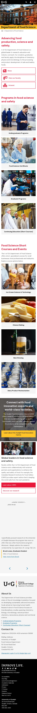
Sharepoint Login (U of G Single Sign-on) (16, 653)
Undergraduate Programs (12, 621)
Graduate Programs (10, 623)
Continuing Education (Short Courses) (16, 625)
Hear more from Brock (11, 557)
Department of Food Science (14, 31)
